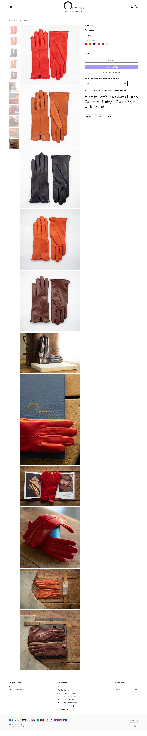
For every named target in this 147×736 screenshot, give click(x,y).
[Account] (132, 6)
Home (11, 20)
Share (101, 116)
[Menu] (11, 6)
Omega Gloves (18, 724)
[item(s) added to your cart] (136, 6)
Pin (110, 116)
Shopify (21, 726)
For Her (19, 20)
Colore (90, 40)
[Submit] (136, 689)
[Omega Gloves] (73, 6)
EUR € (132, 720)
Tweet (90, 116)
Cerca (11, 687)
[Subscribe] (125, 83)
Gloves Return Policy (16, 690)
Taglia (87, 49)
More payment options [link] (111, 73)
